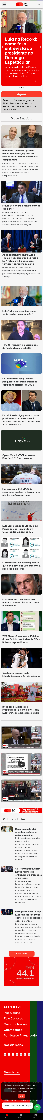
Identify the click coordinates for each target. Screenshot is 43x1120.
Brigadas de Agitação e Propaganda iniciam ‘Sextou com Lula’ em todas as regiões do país (20, 710)
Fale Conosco (13, 1018)
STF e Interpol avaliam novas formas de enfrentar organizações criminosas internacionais (28, 875)
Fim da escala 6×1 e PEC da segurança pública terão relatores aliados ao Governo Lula (21, 492)
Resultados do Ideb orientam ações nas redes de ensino (26, 832)
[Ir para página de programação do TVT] (21, 985)
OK (21, 1096)
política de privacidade (21, 1091)
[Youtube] (5, 1054)
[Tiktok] (25, 1054)
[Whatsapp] (9, 1054)
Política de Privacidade (20, 1035)
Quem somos (13, 1029)
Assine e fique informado (21, 1082)
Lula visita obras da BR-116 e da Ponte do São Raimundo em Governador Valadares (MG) (20, 529)
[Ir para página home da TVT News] (21, 812)
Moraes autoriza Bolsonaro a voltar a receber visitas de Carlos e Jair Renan (20, 602)
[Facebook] (21, 1054)
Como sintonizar (15, 1024)
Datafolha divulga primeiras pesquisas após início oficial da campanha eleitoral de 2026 (19, 382)
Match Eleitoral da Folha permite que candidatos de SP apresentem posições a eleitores (21, 566)
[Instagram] (13, 1054)
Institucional (12, 1012)
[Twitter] (17, 1054)
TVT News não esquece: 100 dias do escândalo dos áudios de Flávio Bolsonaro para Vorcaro (21, 639)
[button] (4, 4)
